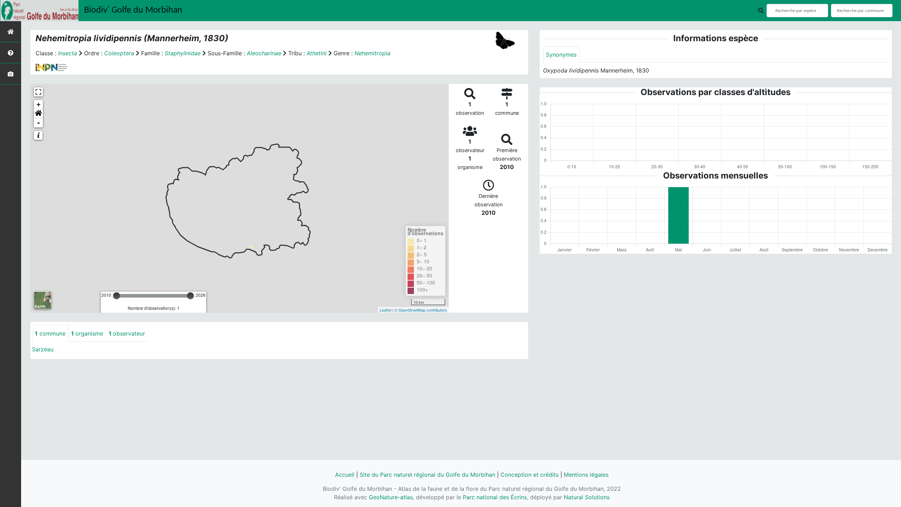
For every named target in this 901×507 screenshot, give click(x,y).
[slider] (116, 295)
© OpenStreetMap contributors (421, 310)
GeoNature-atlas (391, 497)
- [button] (38, 122)
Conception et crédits (529, 474)
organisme (87, 333)
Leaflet (385, 310)
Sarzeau (42, 349)
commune (50, 333)
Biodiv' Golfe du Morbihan (133, 10)
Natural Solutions (587, 497)
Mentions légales (586, 474)
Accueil (344, 474)
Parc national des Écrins (495, 497)
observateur (127, 333)
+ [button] (38, 104)
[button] (38, 113)
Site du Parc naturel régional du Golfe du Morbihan (427, 474)
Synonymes (561, 54)
